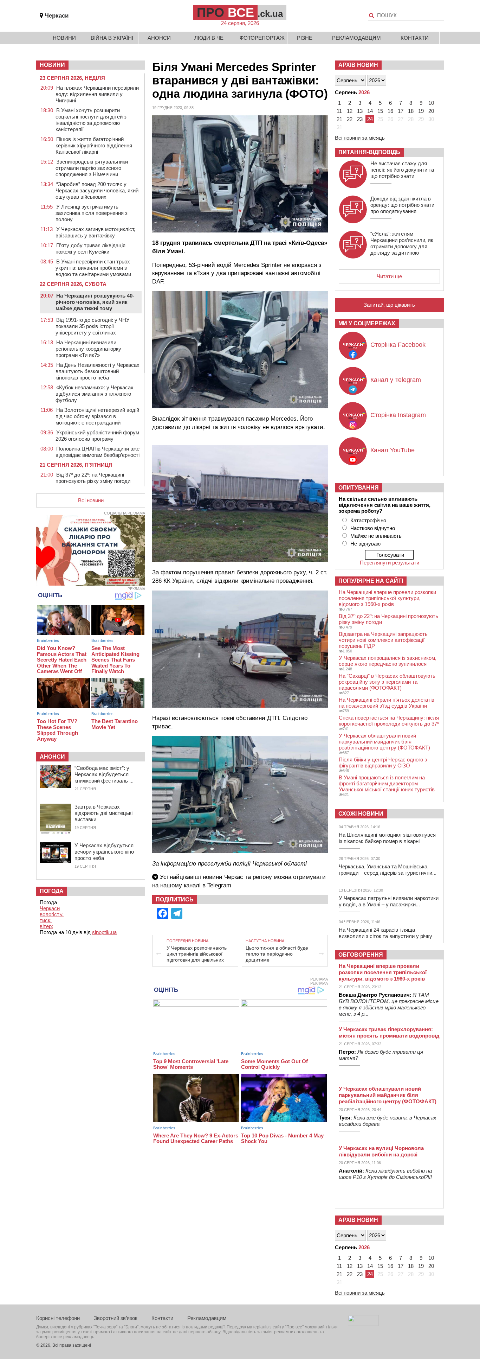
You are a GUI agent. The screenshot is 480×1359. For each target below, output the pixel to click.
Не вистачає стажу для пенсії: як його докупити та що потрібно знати (402, 169)
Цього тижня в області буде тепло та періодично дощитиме (277, 954)
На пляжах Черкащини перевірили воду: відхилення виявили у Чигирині (97, 94)
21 (339, 119)
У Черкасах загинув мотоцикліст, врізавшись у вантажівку (95, 232)
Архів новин (358, 65)
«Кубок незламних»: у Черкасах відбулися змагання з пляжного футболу (95, 393)
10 (431, 103)
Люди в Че (208, 38)
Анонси (159, 38)
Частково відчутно (372, 528)
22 (349, 119)
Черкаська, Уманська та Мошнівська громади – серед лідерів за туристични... (387, 869)
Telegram (219, 885)
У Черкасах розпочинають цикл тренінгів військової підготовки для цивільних (197, 954)
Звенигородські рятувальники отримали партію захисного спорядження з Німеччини (92, 168)
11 (339, 111)
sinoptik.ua (104, 932)
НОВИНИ (52, 65)
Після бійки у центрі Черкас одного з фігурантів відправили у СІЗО (383, 762)
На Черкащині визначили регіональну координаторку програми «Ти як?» (88, 348)
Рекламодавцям (356, 38)
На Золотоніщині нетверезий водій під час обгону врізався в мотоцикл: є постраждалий (97, 416)
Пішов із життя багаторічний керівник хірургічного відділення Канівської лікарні (94, 145)
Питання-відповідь (369, 152)
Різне (304, 38)
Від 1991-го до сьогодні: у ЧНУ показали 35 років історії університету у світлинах (93, 326)
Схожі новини (360, 814)
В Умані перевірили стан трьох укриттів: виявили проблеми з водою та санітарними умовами (93, 268)
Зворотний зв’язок (115, 1318)
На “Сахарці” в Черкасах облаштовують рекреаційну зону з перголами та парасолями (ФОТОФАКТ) (387, 682)
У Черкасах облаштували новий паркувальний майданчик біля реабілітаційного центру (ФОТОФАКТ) (384, 742)
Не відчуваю (365, 544)
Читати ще (389, 276)
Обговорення (360, 955)
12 (349, 111)
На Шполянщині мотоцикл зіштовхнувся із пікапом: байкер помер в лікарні (387, 838)
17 (400, 111)
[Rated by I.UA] (363, 1324)
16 (390, 111)
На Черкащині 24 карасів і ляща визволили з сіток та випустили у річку (385, 933)
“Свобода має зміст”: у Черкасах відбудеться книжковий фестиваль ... (104, 774)
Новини (64, 38)
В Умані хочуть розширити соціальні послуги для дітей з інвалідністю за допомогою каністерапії (91, 119)
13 (360, 111)
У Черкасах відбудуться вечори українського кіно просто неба (104, 851)
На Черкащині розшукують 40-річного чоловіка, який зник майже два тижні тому (95, 302)
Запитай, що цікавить (389, 305)
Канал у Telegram (395, 379)
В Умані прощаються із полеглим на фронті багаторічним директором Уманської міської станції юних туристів (387, 783)
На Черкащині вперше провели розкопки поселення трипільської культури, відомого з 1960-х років (387, 598)
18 (411, 111)
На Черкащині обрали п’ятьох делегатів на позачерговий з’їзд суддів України (386, 703)
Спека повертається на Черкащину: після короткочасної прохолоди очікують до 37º (389, 721)
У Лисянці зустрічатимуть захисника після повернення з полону (92, 213)
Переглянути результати (389, 563)
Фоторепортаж (262, 38)
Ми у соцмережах (366, 323)
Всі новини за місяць (360, 138)
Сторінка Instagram (398, 415)
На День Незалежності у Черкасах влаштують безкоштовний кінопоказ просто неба (98, 371)
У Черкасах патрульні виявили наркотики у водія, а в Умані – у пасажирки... (389, 901)
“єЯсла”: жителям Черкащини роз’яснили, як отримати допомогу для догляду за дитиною (401, 243)
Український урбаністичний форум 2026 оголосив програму (97, 435)
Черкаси (57, 15)
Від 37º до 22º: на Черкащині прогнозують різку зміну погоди (93, 478)
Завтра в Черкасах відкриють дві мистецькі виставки (103, 813)
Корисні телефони (58, 1318)
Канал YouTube (392, 450)
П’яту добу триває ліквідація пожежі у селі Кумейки (90, 248)
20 (431, 111)
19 (421, 111)
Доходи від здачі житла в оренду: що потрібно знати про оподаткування (402, 205)
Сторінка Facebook (398, 344)
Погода (52, 891)
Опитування (358, 488)
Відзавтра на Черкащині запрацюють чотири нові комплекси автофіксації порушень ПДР (383, 640)
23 (360, 119)
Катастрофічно (368, 520)
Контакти (415, 38)
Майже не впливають (376, 536)
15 (380, 111)
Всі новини (91, 500)
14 (370, 111)
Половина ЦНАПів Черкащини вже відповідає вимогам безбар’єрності (98, 452)
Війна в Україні (112, 38)
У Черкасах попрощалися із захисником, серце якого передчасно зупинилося (387, 661)
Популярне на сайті (370, 581)
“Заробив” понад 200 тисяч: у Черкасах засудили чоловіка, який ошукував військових (97, 190)
